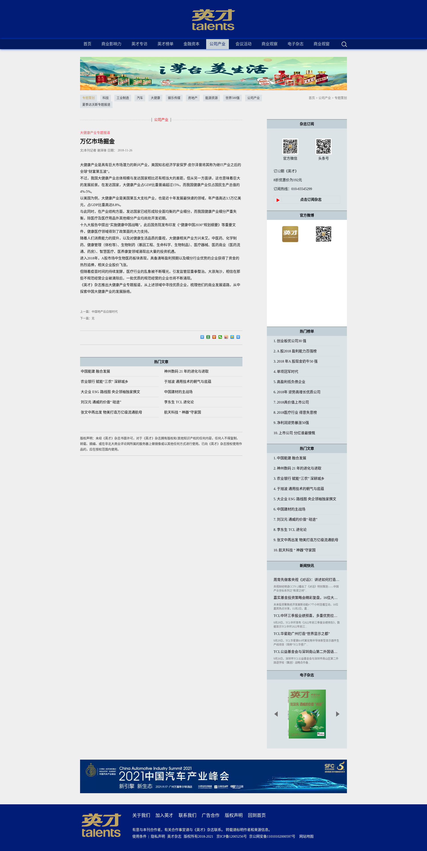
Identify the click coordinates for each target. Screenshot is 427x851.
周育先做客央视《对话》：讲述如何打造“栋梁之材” (307, 580)
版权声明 (234, 815)
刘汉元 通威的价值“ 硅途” (101, 402)
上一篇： (99, 311)
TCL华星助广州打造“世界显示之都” (302, 634)
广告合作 (211, 815)
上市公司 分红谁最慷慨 (294, 433)
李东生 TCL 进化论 (179, 402)
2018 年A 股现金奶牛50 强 (296, 361)
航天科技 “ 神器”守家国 (182, 412)
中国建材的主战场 (178, 392)
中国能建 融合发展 (95, 371)
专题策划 (340, 98)
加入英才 (164, 815)
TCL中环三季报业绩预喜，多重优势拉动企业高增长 (307, 616)
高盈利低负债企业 (289, 382)
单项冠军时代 (286, 371)
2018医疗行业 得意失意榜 (295, 412)
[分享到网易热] (203, 337)
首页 (87, 44)
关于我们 (141, 815)
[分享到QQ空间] (233, 337)
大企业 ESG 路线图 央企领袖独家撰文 (110, 392)
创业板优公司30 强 (290, 341)
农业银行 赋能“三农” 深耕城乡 (104, 381)
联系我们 (187, 815)
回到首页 (257, 815)
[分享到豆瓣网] (209, 337)
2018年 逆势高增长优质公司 (297, 392)
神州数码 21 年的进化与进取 (186, 371)
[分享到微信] (221, 337)
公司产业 (324, 98)
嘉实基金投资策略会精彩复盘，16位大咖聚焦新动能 (307, 598)
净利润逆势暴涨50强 (291, 423)
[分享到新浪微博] (227, 337)
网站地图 (306, 836)
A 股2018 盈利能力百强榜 (295, 351)
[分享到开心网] (215, 337)
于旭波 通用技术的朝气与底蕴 (187, 381)
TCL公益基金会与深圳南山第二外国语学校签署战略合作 (307, 652)
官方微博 (307, 215)
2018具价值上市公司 (291, 402)
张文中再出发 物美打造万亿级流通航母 (111, 412)
